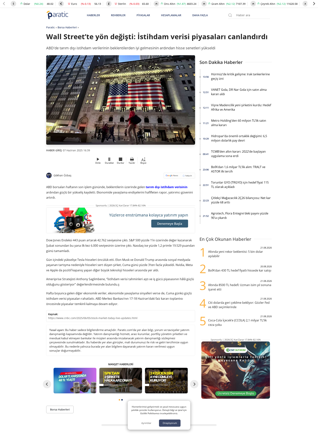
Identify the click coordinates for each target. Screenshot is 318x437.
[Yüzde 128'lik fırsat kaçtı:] (166, 380)
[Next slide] (314, 4)
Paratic (50, 27)
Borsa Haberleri (67, 27)
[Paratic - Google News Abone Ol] (179, 177)
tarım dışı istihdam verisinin (167, 187)
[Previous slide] (4, 4)
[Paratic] (57, 15)
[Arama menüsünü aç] (230, 15)
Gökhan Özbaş (62, 175)
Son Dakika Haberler (221, 62)
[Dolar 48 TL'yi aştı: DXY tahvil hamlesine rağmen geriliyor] (75, 380)
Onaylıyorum (170, 423)
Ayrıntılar (146, 423)
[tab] (119, 400)
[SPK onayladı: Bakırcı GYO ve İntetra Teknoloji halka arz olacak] (120, 380)
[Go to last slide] (47, 384)
